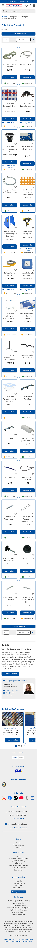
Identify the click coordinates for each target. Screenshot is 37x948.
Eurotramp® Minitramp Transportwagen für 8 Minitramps (9, 316)
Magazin (18, 847)
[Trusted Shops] (18, 784)
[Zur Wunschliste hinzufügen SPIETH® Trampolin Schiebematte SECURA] (33, 310)
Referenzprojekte (18, 914)
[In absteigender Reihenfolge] (33, 40)
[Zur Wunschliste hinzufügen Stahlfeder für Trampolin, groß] (15, 513)
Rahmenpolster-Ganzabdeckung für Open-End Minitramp (10, 233)
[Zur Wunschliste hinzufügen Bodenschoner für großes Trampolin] (33, 435)
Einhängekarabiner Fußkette (9, 65)
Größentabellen (18, 845)
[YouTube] (21, 798)
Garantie (18, 881)
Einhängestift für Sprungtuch (27, 356)
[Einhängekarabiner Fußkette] (9, 55)
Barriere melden (27, 941)
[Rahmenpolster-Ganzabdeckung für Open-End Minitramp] (9, 222)
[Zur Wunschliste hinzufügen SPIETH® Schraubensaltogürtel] (33, 100)
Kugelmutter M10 (27, 558)
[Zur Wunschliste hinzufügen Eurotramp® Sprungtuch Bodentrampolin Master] (33, 186)
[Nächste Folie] (24, 746)
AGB (5, 939)
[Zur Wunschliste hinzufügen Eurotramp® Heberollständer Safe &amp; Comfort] (15, 352)
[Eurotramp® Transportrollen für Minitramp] (9, 387)
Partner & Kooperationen (18, 858)
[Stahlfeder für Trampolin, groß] (9, 507)
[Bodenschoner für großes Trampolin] (27, 429)
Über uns (18, 863)
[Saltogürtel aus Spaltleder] (9, 263)
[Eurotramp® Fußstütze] (27, 387)
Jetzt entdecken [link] (12, 740)
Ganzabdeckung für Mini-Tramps (27, 274)
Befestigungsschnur (27, 64)
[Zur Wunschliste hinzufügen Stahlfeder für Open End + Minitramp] (15, 594)
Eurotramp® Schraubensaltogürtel (9, 149)
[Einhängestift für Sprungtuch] (27, 346)
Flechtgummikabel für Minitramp (27, 148)
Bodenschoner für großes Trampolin (27, 439)
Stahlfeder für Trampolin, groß (9, 518)
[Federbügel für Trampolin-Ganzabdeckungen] (27, 507)
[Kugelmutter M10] (27, 549)
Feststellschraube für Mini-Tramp (9, 559)
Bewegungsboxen (18, 912)
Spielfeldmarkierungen (18, 910)
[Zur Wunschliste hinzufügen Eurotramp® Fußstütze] (33, 393)
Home (6, 17)
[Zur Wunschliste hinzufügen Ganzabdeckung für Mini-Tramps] (33, 269)
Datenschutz (12, 939)
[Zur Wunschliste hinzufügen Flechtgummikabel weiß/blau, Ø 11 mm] (15, 186)
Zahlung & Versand (18, 888)
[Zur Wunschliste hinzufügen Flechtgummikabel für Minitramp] (33, 143)
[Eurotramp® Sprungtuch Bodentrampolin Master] (27, 180)
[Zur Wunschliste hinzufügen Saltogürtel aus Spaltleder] (15, 269)
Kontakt (18, 843)
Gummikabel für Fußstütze (27, 478)
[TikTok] (15, 798)
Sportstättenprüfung (18, 905)
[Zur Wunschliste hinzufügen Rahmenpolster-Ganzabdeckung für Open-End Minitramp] (15, 228)
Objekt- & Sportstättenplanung (18, 901)
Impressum (21, 939)
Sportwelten (18, 870)
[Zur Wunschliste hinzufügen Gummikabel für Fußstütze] (33, 474)
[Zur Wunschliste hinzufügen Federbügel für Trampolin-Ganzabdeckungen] (33, 513)
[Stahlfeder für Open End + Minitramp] (9, 588)
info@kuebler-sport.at (11, 694)
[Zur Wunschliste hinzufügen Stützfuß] (15, 435)
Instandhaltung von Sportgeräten (18, 908)
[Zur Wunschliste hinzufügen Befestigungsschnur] (33, 61)
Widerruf (18, 885)
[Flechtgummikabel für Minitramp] (27, 137)
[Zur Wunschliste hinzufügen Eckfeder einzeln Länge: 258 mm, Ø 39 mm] (33, 594)
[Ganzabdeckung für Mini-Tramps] (27, 263)
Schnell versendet (18, 767)
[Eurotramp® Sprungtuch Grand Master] (9, 94)
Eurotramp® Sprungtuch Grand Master (9, 106)
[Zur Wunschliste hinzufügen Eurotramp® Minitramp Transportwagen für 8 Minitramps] (15, 310)
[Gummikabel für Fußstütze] (27, 468)
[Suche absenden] (3, 11)
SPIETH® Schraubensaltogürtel (27, 106)
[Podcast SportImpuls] (27, 798)
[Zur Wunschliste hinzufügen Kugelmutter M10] (33, 555)
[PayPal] (15, 757)
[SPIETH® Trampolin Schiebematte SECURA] (27, 304)
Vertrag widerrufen (18, 892)
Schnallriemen (10, 477)
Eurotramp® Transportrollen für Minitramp (10, 399)
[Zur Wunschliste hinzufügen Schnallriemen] (15, 474)
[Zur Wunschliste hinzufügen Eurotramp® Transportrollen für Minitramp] (15, 393)
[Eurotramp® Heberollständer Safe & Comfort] (9, 346)
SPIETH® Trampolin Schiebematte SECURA (27, 316)
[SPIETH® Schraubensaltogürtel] (27, 94)
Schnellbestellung (18, 883)
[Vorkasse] (21, 757)
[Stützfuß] (9, 429)
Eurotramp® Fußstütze (27, 398)
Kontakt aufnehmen (10, 674)
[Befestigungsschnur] (27, 55)
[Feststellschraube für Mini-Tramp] (9, 549)
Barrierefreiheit (16, 941)
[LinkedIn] (33, 798)
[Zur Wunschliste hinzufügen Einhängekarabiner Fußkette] (15, 61)
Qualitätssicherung (18, 861)
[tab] (16, 746)
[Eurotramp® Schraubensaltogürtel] (9, 137)
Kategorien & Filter (19, 34)
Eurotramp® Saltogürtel (27, 232)
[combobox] (18, 11)
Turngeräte (13, 17)
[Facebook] (10, 798)
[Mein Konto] (30, 5)
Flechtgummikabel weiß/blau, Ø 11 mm (10, 191)
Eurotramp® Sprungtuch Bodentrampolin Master (27, 192)
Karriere (18, 856)
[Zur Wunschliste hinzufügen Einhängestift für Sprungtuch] (33, 352)
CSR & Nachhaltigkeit (18, 868)
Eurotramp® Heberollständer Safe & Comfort (10, 357)
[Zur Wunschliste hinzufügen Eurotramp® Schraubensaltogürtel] (15, 143)
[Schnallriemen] (9, 468)
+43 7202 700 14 (12, 691)
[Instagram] (4, 798)
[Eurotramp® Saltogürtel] (27, 222)
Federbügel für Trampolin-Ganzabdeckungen (27, 519)
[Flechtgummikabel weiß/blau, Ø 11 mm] (9, 180)
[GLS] (18, 771)
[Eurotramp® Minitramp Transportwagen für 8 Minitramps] (9, 304)
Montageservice (18, 903)
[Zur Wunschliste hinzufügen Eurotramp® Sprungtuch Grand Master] (15, 100)
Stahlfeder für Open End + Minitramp (10, 598)
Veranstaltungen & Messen (18, 865)
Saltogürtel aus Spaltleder (9, 274)
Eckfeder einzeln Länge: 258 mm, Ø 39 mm (27, 599)
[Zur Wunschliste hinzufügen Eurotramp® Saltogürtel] (33, 228)
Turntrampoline (24, 17)
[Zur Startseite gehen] (14, 5)
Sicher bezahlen (18, 753)
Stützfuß (10, 438)
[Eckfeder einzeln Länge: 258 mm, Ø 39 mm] (27, 588)
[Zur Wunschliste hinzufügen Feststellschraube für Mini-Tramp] (15, 555)
